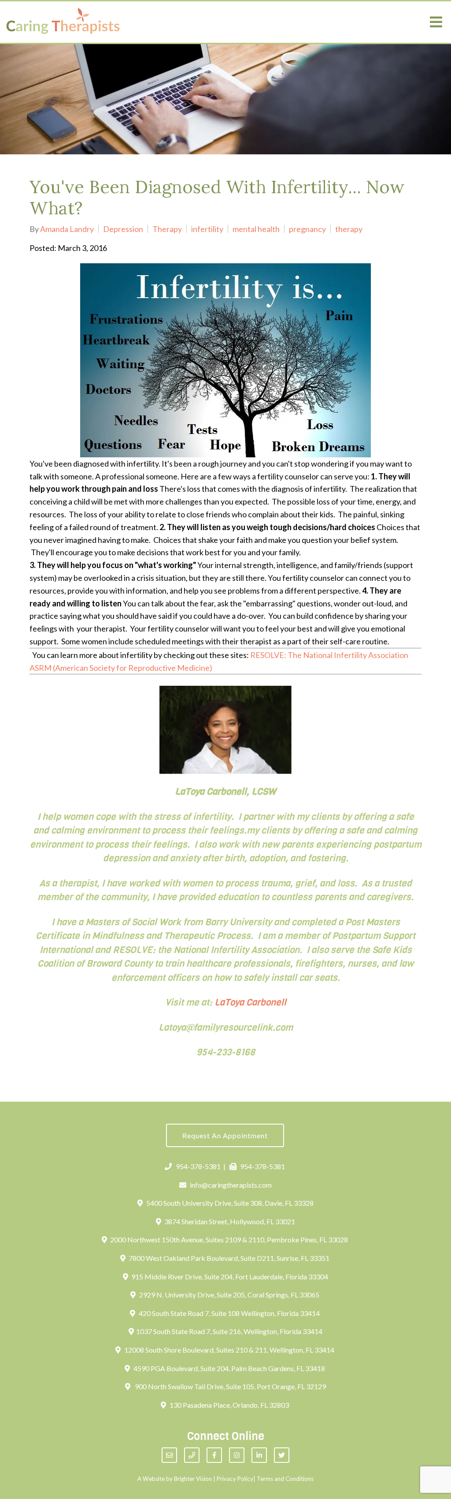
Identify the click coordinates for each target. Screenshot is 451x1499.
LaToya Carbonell (250, 1002)
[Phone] (192, 1455)
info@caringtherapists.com (231, 1185)
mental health (256, 229)
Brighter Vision (193, 1478)
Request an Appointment (225, 1135)
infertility (207, 229)
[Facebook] (214, 1455)
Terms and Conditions (285, 1478)
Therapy (167, 229)
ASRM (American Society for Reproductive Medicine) (121, 668)
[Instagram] (236, 1455)
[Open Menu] (436, 22)
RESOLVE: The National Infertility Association (329, 655)
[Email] (169, 1455)
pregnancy (307, 229)
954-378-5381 (198, 1166)
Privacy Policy (235, 1478)
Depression (123, 229)
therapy (348, 229)
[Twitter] (281, 1455)
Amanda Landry (67, 229)
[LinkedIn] (259, 1455)
